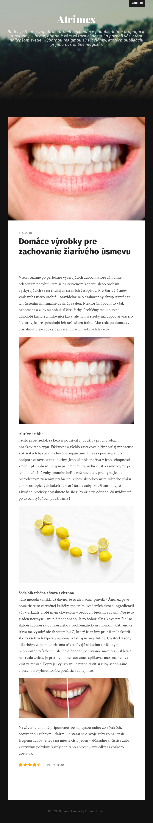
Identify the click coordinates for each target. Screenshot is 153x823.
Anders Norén (94, 811)
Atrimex (76, 19)
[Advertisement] (76, 88)
